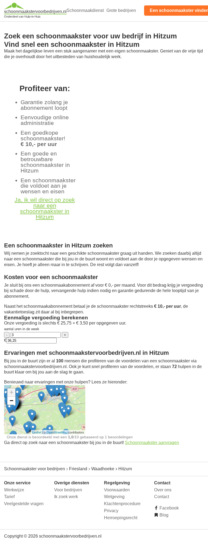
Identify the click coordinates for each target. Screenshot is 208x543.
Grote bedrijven (121, 10)
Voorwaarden (117, 490)
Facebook (168, 508)
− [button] (11, 400)
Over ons (162, 490)
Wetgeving (114, 496)
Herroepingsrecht (120, 517)
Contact (161, 496)
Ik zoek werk (66, 496)
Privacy (111, 510)
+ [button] (11, 392)
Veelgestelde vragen (24, 503)
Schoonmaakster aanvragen (152, 442)
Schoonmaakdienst (85, 10)
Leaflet (36, 432)
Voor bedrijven (68, 490)
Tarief (9, 496)
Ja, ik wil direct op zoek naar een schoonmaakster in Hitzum (45, 208)
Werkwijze (14, 490)
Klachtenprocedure (122, 503)
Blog (163, 515)
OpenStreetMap (57, 432)
